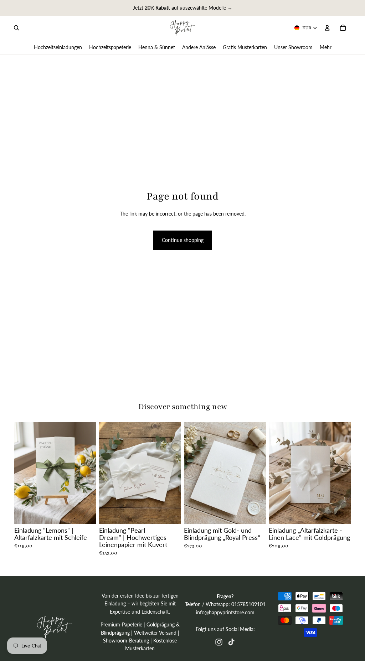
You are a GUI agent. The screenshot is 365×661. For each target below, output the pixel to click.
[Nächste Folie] (88, 473)
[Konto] (327, 28)
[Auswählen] (85, 513)
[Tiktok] (231, 642)
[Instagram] (219, 642)
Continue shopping (183, 240)
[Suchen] (16, 28)
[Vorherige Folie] (22, 473)
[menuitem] (325, 47)
